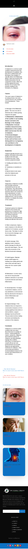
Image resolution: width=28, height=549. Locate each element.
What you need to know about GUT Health (12, 465)
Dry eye (6, 434)
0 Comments (9, 51)
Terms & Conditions (17, 529)
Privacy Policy (16, 527)
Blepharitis (6, 405)
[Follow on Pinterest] (20, 545)
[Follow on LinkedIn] (13, 545)
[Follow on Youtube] (15, 545)
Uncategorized (9, 49)
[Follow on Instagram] (10, 545)
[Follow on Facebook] (8, 545)
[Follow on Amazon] (18, 545)
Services (15, 525)
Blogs (14, 531)
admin (13, 43)
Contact (15, 523)
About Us (15, 521)
